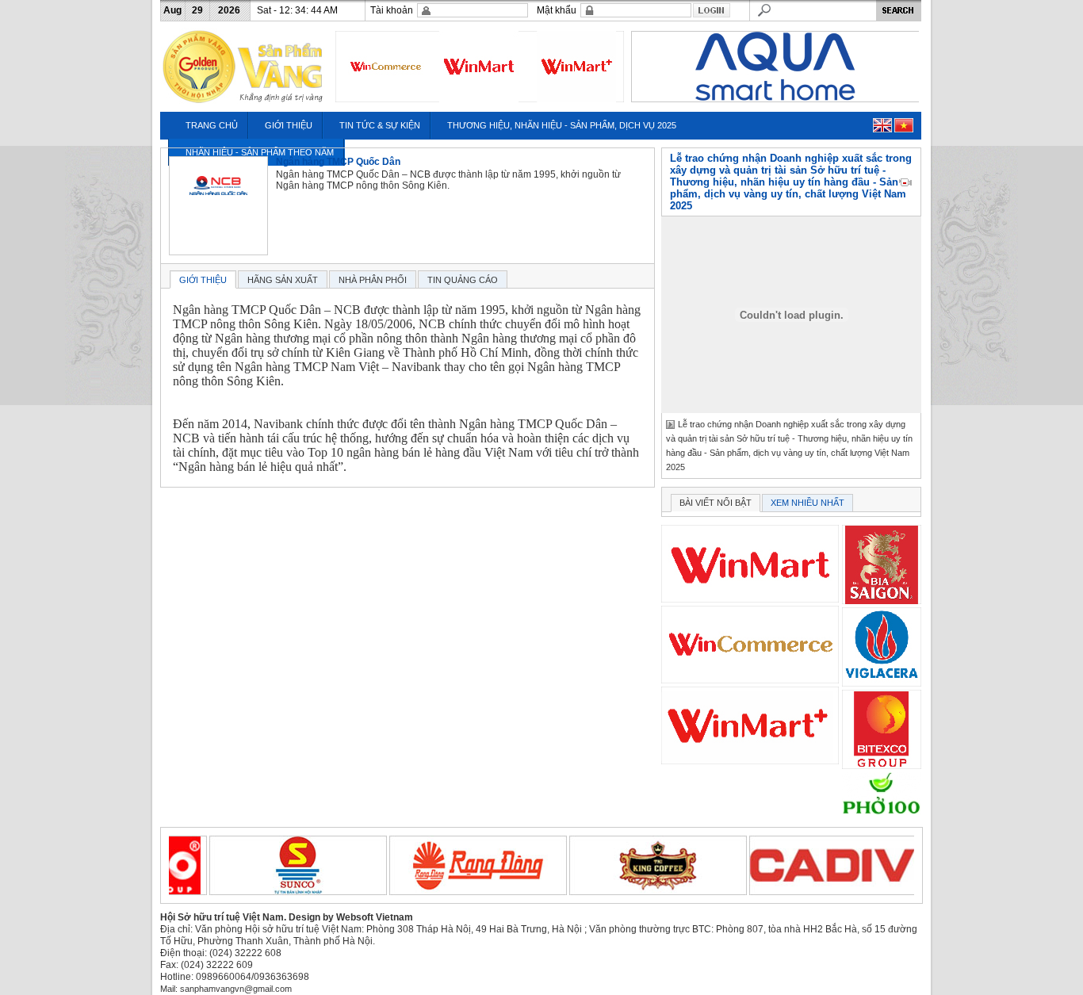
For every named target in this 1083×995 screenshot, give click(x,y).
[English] (882, 124)
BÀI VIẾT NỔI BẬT (715, 502)
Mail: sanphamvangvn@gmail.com (226, 988)
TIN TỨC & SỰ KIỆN (379, 125)
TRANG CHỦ (212, 125)
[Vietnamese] (903, 124)
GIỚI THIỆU (288, 125)
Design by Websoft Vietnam (351, 917)
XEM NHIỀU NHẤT (807, 502)
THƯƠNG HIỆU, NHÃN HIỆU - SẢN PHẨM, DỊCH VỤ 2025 (561, 125)
